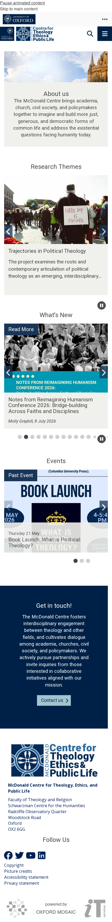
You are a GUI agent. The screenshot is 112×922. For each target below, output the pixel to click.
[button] (104, 19)
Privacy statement (21, 883)
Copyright (14, 865)
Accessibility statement (26, 877)
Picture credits (18, 871)
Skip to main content (19, 9)
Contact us (52, 700)
